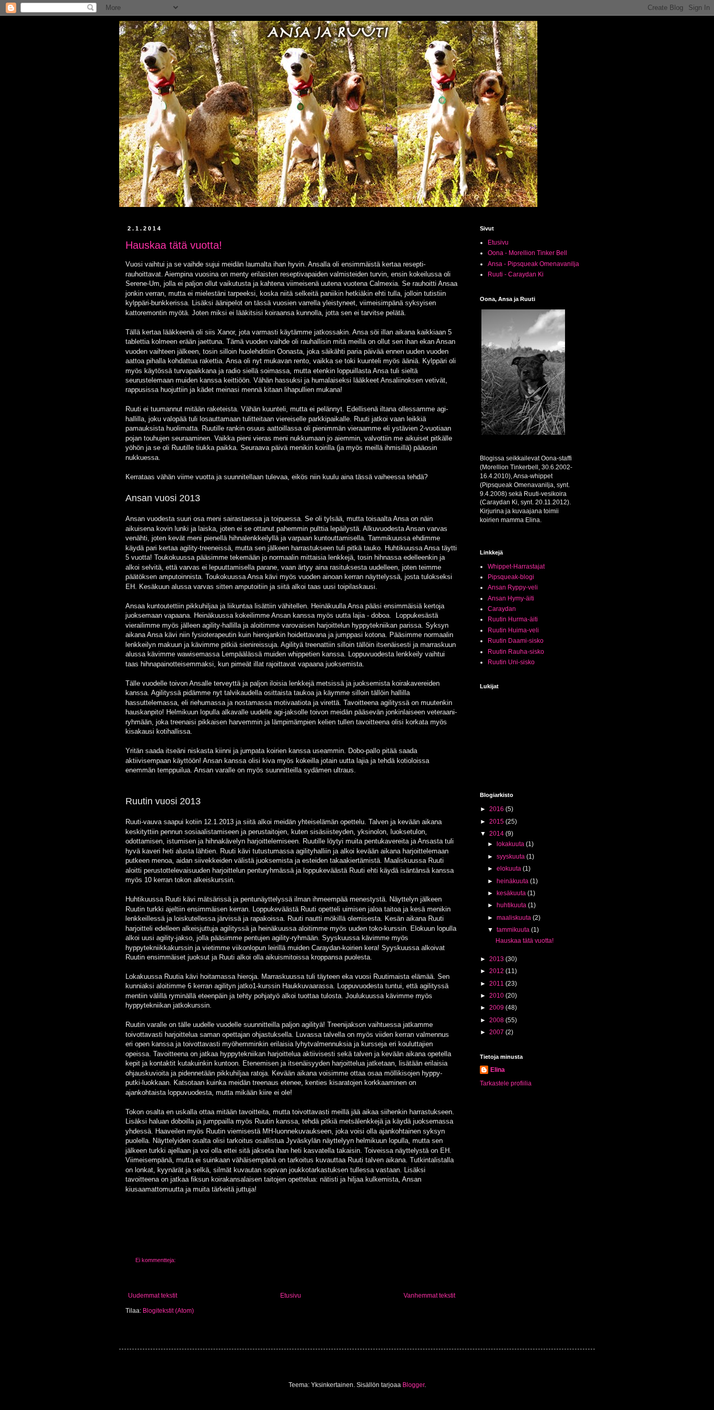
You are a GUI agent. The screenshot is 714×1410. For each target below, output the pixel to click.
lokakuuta (511, 844)
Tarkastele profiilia (506, 1083)
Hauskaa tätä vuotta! (173, 245)
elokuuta (510, 868)
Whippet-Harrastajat (516, 566)
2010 (497, 995)
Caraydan (502, 608)
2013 (497, 959)
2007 (497, 1032)
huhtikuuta (512, 905)
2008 (497, 1020)
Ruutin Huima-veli (513, 630)
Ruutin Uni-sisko (511, 662)
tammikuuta (514, 929)
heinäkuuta (513, 881)
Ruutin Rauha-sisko (516, 651)
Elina (497, 1069)
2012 (497, 971)
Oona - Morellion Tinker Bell (527, 253)
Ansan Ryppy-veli (513, 587)
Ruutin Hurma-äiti (513, 619)
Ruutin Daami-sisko (516, 640)
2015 (497, 821)
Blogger (413, 1385)
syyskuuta (511, 856)
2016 (497, 809)
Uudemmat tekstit (152, 1295)
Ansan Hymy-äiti (511, 598)
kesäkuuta (512, 893)
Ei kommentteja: (156, 1260)
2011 (497, 983)
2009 (497, 1007)
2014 (497, 833)
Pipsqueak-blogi (511, 577)
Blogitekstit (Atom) (168, 1310)
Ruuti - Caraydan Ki (516, 274)
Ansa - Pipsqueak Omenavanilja (533, 264)
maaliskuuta (515, 917)
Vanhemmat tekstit (429, 1295)
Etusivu (290, 1295)
